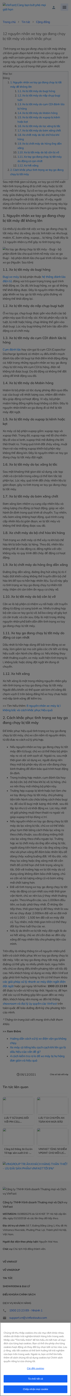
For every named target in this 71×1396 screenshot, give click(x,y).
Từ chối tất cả (35, 1378)
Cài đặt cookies (35, 1368)
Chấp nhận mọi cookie (35, 1389)
